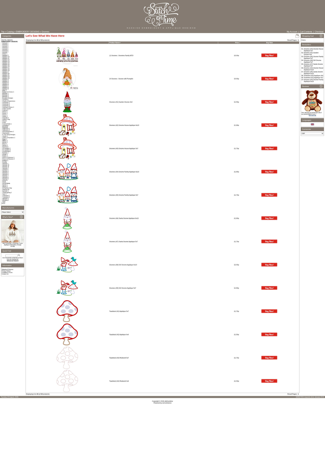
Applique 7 (5, 86)
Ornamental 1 (6, 151)
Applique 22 (5, 76)
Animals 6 (5, 50)
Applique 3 (5, 79)
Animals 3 (5, 46)
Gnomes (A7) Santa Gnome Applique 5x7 (123, 241)
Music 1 (4, 143)
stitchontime (169, 401)
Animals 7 (5, 52)
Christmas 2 (6, 104)
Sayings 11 (5, 166)
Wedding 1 (5, 200)
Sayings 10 (5, 165)
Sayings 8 (5, 177)
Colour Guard (6, 108)
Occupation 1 (6, 148)
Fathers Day (6, 119)
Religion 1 (5, 160)
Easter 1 (4, 113)
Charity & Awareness (8, 101)
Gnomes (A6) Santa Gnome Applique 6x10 (124, 218)
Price (237, 43)
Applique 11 (5, 58)
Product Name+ (115, 43)
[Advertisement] (162, 426)
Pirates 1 (5, 156)
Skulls (4, 182)
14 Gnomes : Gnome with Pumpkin (121, 79)
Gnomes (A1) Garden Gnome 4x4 (120, 102)
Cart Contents (306, 32)
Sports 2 (4, 186)
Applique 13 (5, 61)
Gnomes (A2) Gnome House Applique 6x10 (124, 125)
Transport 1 (6, 195)
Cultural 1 (5, 110)
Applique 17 (5, 67)
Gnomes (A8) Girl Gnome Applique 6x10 (123, 265)
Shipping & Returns (7, 269)
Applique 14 (5, 63)
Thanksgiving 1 (7, 192)
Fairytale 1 (5, 118)
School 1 (5, 180)
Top (2, 32)
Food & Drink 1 (7, 124)
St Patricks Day (7, 188)
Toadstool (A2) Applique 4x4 (119, 334)
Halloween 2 (6, 130)
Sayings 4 (5, 171)
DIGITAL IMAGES (7, 40)
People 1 (5, 154)
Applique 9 (5, 89)
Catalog (10, 32)
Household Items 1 (8, 131)
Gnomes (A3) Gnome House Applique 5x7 (123, 148)
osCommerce (167, 403)
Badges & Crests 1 (8, 92)
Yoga (3, 201)
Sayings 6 (5, 174)
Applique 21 (5, 75)
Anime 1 (4, 54)
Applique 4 (5, 81)
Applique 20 (5, 73)
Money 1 (5, 142)
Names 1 (5, 145)
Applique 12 (5, 60)
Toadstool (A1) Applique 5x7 (119, 311)
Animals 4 (5, 47)
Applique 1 (5, 55)
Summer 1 (5, 191)
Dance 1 (4, 111)
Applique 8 (5, 87)
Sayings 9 (5, 179)
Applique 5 (5, 82)
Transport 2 (6, 197)
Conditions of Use (7, 272)
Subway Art (5, 189)
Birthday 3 (5, 96)
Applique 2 (5, 72)
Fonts (4, 122)
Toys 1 (4, 194)
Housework (5, 133)
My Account (292, 32)
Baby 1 (4, 90)
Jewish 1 (5, 136)
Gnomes (45, 32)
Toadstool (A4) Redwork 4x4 (119, 381)
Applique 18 (5, 69)
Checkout (319, 32)
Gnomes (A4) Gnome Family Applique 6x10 (124, 172)
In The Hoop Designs (8, 134)
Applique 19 (5, 70)
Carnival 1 (5, 99)
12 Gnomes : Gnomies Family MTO (121, 55)
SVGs (3, 203)
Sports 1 (4, 185)
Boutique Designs (7, 98)
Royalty (4, 162)
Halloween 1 (6, 128)
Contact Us (5, 274)
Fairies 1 (5, 116)
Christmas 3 (6, 105)
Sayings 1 (5, 163)
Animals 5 (5, 49)
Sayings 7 (5, 176)
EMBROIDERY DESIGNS (27, 32)
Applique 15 (5, 64)
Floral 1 (4, 121)
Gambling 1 (5, 125)
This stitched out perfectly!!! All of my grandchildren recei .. (311, 113)
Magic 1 (4, 139)
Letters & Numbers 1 (8, 137)
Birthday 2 (5, 95)
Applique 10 (5, 57)
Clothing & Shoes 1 (8, 107)
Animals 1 (5, 43)
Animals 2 (5, 44)
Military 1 (5, 140)
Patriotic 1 (5, 153)
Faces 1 (4, 115)
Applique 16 (5, 66)
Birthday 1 (5, 93)
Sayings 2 (5, 168)
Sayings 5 (5, 172)
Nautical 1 (5, 147)
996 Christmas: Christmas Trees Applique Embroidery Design (13, 244)
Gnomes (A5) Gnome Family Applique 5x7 (123, 195)
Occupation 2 (6, 150)
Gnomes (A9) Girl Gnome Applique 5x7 (122, 288)
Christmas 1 (6, 102)
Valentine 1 (5, 198)
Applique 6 (5, 84)
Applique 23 (5, 78)
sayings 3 (5, 169)
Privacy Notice (6, 271)
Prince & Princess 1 (8, 157)
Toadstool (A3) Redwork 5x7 (119, 358)
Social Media (6, 183)
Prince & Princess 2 (8, 159)
